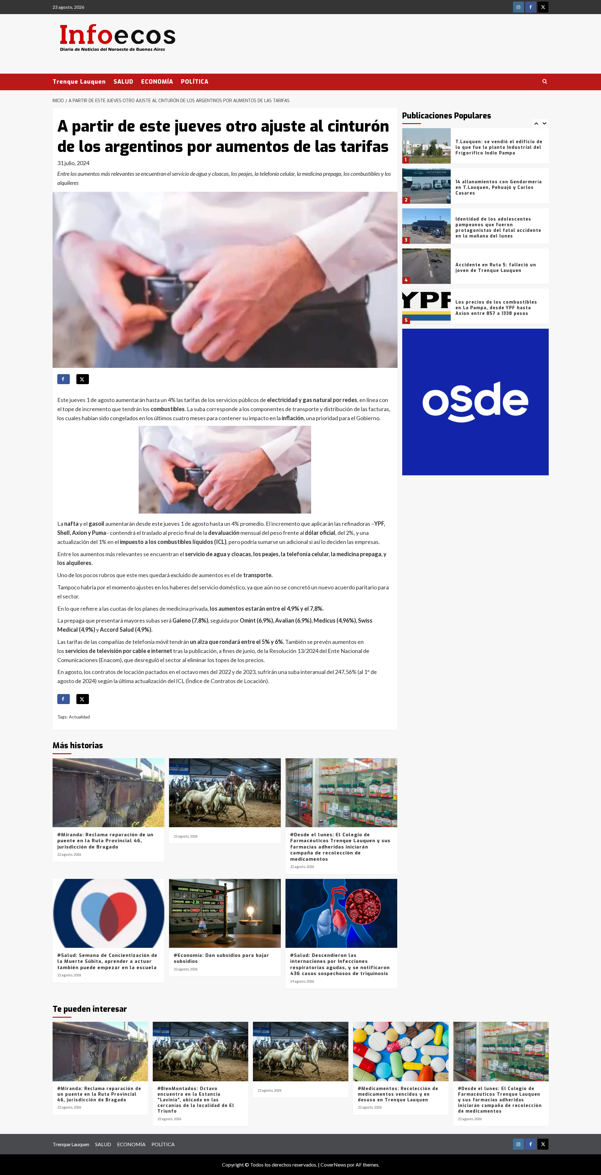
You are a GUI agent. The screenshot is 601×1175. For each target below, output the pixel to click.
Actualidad (79, 716)
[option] (475, 148)
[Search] (545, 81)
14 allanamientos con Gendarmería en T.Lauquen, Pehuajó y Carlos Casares (498, 187)
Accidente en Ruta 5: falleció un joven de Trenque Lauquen (495, 268)
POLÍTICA (194, 82)
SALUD (123, 82)
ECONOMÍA (157, 82)
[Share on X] (82, 379)
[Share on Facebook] (63, 379)
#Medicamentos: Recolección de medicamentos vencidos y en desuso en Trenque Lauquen (398, 1094)
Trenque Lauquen (79, 82)
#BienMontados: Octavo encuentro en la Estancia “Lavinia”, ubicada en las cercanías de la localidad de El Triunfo (195, 1100)
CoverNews (333, 1164)
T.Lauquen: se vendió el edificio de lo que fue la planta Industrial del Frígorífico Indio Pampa (498, 147)
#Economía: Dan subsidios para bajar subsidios (221, 958)
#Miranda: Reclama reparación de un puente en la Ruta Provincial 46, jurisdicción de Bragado (105, 841)
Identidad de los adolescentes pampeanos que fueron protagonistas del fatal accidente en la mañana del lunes (498, 227)
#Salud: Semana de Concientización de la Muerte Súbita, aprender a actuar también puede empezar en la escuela (107, 961)
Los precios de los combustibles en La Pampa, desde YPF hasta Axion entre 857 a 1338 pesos (496, 307)
